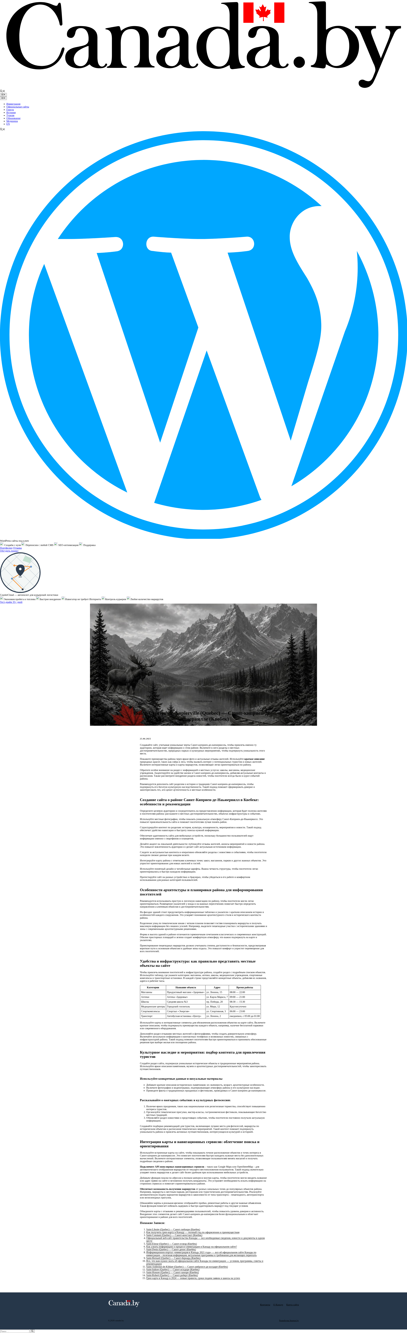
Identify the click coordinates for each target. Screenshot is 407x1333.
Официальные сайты (17, 106)
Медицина (12, 121)
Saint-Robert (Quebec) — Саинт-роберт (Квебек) (172, 1275)
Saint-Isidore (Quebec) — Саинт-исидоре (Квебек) (172, 1269)
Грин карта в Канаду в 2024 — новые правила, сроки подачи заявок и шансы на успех (193, 1278)
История (11, 112)
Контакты (265, 1304)
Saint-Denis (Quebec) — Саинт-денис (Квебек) (171, 1249)
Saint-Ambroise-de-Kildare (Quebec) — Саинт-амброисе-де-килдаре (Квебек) (187, 1266)
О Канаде (278, 1304)
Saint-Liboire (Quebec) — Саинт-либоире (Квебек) (173, 1229)
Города (10, 109)
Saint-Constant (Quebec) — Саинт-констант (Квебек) (174, 1235)
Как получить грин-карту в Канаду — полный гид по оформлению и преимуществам (192, 1232)
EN (8, 124)
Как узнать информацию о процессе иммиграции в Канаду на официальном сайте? (191, 1246)
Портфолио (6, 548)
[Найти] (32, 1331)
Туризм (10, 115)
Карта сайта (292, 1304)
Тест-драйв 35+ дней (11, 602)
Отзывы (17, 548)
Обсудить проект (9, 550)
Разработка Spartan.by (289, 1320)
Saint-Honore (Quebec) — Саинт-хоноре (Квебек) (172, 1272)
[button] (2, 91)
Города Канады (203, 701)
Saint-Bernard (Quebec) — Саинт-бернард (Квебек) (173, 1258)
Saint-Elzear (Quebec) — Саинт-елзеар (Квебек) (171, 1243)
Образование (13, 118)
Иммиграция (13, 104)
